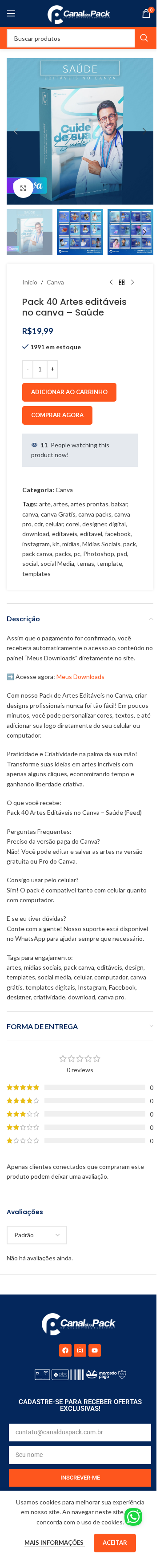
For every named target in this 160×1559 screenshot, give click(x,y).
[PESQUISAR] (144, 38)
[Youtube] (94, 1350)
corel (73, 524)
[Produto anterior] (111, 282)
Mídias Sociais (101, 544)
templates (36, 573)
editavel (91, 533)
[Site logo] (80, 12)
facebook (118, 533)
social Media (57, 563)
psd (122, 553)
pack (129, 544)
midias (71, 544)
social (30, 563)
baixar (119, 504)
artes (60, 504)
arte (45, 504)
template (109, 563)
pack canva (37, 553)
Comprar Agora (57, 414)
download (35, 533)
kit (56, 544)
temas (85, 563)
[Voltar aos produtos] (121, 282)
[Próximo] (132, 282)
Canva (55, 282)
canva (30, 514)
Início (29, 282)
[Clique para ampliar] (23, 188)
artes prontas (89, 504)
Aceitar (115, 1542)
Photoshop (98, 553)
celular (54, 524)
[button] (15, 131)
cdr (38, 524)
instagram (36, 544)
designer (94, 524)
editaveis (64, 533)
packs (63, 553)
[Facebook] (65, 1350)
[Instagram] (80, 1350)
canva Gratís (58, 514)
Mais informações (54, 1542)
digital (117, 524)
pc (77, 553)
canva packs (95, 514)
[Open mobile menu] (11, 13)
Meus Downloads (80, 676)
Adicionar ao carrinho (69, 391)
